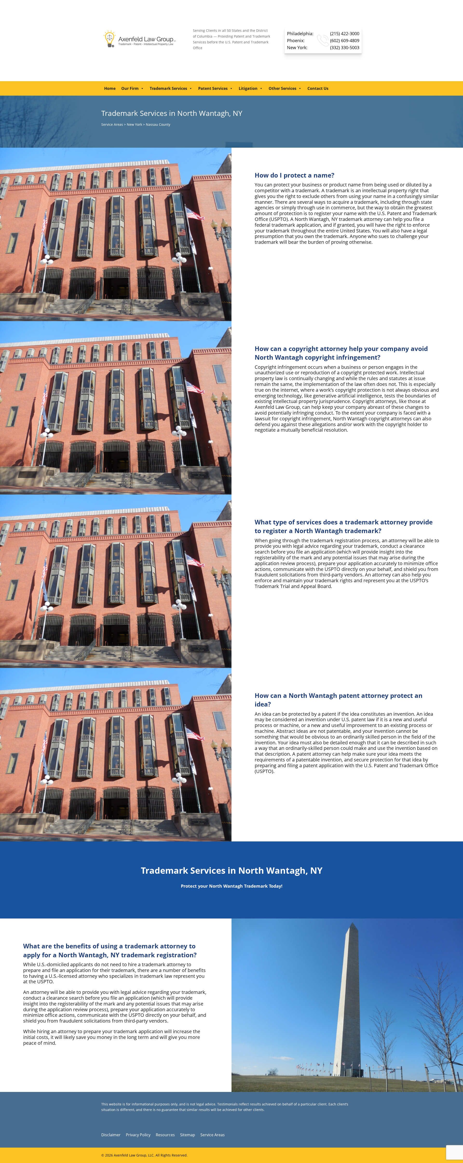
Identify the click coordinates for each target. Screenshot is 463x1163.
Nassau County (158, 124)
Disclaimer (111, 1135)
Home (110, 88)
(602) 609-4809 (323, 40)
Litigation (248, 88)
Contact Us (317, 88)
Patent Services (213, 88)
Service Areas (112, 124)
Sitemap (187, 1135)
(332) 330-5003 (323, 47)
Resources (165, 1135)
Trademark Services (168, 88)
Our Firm (130, 88)
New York (134, 124)
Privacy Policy (138, 1135)
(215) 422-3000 (323, 33)
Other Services (282, 88)
